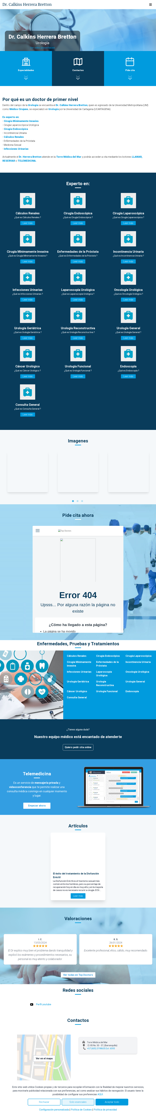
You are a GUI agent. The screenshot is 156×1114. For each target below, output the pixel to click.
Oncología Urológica (137, 671)
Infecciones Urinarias (79, 671)
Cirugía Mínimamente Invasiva (79, 664)
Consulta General (77, 697)
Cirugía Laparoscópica (138, 655)
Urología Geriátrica (78, 681)
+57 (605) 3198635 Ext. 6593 (101, 1048)
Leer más (28, 223)
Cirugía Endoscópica (108, 655)
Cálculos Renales (76, 655)
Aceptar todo (112, 1102)
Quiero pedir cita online (78, 747)
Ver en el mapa (44, 1058)
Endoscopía (132, 691)
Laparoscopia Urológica (104, 673)
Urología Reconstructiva (105, 683)
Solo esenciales (78, 1102)
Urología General (135, 681)
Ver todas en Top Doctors (78, 974)
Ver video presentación (42, 47)
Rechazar (44, 1102)
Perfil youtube (43, 1004)
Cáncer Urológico (77, 691)
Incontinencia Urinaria (138, 662)
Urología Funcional (107, 691)
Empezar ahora (37, 805)
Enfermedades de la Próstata (107, 664)
